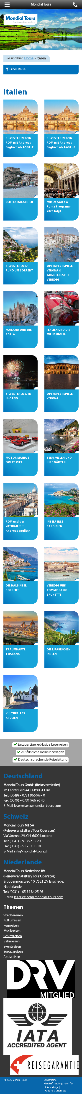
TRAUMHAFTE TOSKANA (16, 652)
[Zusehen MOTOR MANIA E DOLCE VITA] (20, 436)
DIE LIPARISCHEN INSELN (58, 652)
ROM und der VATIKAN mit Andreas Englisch (18, 526)
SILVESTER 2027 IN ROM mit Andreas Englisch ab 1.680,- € (61, 143)
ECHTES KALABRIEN (19, 202)
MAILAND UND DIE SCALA (19, 332)
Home (28, 58)
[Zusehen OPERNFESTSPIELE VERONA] (61, 372)
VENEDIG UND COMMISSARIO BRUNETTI (57, 590)
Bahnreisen (11, 941)
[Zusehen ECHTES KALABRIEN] (20, 180)
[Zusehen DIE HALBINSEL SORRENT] (20, 564)
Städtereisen (13, 915)
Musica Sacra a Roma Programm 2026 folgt (59, 207)
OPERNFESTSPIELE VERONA (60, 396)
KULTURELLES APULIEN (15, 716)
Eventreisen (12, 947)
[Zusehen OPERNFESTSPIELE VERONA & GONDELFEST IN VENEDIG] (61, 244)
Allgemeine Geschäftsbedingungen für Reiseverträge (58, 1084)
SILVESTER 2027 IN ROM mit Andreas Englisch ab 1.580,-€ (19, 143)
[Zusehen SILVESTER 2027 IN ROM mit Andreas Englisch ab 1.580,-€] (20, 116)
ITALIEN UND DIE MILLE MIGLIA (58, 332)
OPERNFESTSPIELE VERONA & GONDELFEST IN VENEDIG (60, 271)
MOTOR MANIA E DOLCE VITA (17, 460)
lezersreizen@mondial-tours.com (38, 897)
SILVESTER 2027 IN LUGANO (18, 396)
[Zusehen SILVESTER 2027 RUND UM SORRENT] (20, 244)
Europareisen (13, 952)
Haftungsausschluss (55, 1091)
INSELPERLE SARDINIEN (55, 524)
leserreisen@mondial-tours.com (37, 806)
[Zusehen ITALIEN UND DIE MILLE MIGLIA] (61, 308)
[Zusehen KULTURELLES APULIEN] (20, 692)
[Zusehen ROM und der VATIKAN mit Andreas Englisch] (20, 500)
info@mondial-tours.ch (31, 851)
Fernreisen (11, 926)
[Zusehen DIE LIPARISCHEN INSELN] (61, 628)
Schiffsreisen (12, 936)
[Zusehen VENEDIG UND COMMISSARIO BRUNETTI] (61, 564)
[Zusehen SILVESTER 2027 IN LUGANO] (20, 372)
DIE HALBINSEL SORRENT (16, 588)
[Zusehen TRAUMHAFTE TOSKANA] (20, 628)
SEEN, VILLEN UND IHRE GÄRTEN (59, 460)
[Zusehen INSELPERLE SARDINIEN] (61, 500)
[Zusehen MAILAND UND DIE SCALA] (20, 308)
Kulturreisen (12, 920)
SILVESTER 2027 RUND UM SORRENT (19, 268)
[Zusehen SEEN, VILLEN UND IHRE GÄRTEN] (61, 436)
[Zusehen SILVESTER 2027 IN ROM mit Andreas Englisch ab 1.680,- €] (61, 116)
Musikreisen (11, 931)
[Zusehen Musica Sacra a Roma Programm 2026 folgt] (61, 180)
